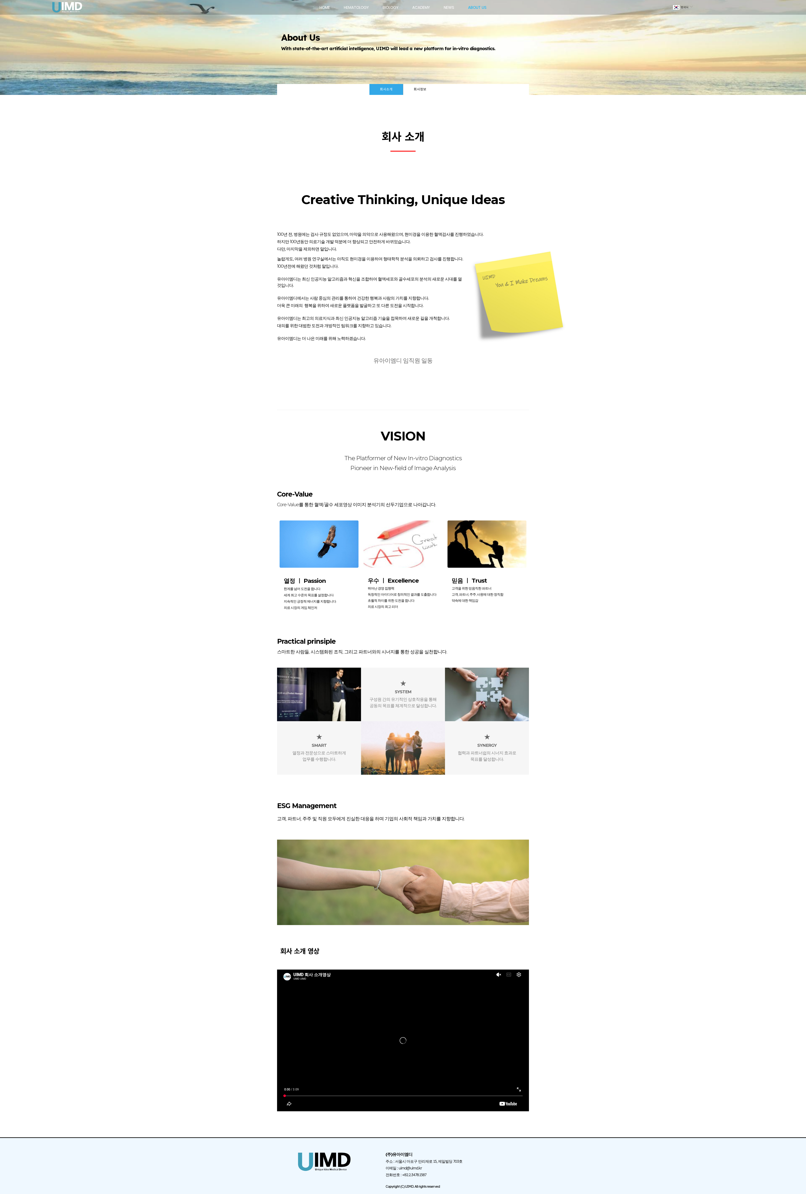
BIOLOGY (390, 7)
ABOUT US (477, 7)
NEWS (449, 7)
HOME (324, 7)
